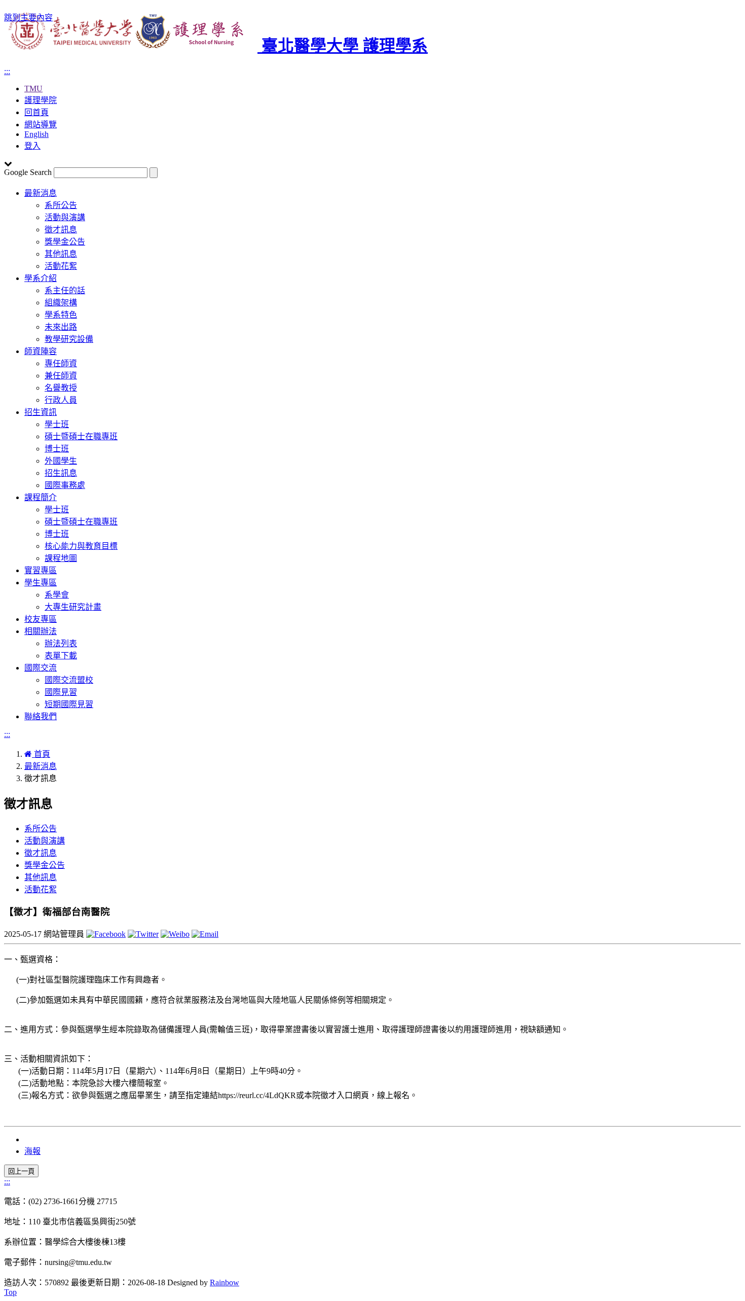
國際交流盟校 (69, 680)
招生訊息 (61, 473)
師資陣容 (40, 351)
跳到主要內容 (28, 17)
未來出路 (61, 327)
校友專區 (40, 619)
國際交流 (40, 667)
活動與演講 (65, 217)
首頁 (41, 754)
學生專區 (40, 582)
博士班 (57, 448)
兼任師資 (61, 375)
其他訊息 (61, 254)
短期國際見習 (69, 704)
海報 (32, 1151)
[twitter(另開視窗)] (143, 934)
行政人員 (61, 400)
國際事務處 (65, 485)
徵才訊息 (61, 229)
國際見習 (61, 692)
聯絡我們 (40, 716)
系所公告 (61, 205)
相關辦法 (40, 631)
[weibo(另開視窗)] (175, 934)
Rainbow (224, 1282)
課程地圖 (61, 558)
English (36, 134)
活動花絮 (61, 266)
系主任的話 (65, 290)
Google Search (28, 172)
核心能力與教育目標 (81, 546)
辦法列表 (61, 643)
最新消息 (40, 193)
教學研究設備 (69, 339)
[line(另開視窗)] (205, 934)
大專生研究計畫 (73, 607)
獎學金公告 (65, 241)
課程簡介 (40, 497)
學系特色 (61, 314)
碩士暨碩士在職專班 (81, 436)
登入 (32, 146)
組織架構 (61, 302)
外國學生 (61, 460)
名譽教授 (61, 387)
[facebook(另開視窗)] (106, 934)
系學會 (57, 594)
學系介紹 (40, 278)
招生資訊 (40, 412)
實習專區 (40, 570)
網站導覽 (40, 124)
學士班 (57, 424)
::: (7, 71)
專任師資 (61, 363)
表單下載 (61, 655)
